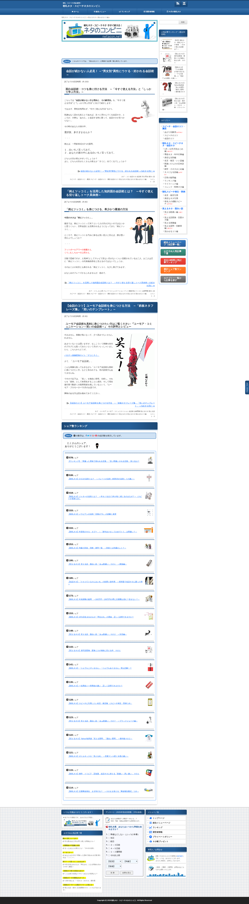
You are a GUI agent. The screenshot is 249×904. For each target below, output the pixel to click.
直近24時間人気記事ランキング (173, 261)
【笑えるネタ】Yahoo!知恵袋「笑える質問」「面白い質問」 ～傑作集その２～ (100, 739)
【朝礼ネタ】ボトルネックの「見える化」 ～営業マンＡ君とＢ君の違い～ (98, 756)
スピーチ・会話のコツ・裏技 (80, 179)
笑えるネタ (92, 17)
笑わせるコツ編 (103, 17)
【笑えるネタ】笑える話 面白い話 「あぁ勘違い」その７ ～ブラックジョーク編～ (103, 721)
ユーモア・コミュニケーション (117, 411)
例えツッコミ (137, 291)
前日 (112, 841)
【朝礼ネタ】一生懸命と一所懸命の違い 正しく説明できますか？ (95, 686)
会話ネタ (133, 176)
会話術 (139, 176)
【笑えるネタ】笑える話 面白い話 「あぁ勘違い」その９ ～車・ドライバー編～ (173, 104)
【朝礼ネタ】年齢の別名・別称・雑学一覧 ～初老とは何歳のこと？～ (97, 548)
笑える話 (152, 411)
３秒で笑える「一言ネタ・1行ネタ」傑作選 (80, 881)
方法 (143, 176)
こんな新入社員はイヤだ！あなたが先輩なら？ (81, 874)
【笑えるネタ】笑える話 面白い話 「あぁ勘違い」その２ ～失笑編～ (97, 634)
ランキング (125, 12)
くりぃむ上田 (98, 291)
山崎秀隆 (145, 291)
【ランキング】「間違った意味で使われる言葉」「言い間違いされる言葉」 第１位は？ (103, 461)
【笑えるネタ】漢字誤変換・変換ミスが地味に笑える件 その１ (94, 650)
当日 (112, 838)
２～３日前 (115, 845)
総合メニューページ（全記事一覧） (172, 243)
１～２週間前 (116, 852)
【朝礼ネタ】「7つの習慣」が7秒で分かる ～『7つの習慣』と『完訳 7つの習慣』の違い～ (173, 72)
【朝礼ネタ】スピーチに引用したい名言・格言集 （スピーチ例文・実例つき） (100, 703)
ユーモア (103, 411)
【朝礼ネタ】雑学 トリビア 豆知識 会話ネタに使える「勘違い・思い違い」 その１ (103, 774)
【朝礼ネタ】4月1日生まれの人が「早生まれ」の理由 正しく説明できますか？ (101, 617)
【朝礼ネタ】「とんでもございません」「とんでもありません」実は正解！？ (100, 668)
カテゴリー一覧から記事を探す (172, 279)
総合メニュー (100, 12)
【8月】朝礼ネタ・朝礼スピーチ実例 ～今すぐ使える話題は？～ (179, 44)
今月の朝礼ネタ (174, 12)
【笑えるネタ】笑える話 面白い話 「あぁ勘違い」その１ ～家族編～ (97, 564)
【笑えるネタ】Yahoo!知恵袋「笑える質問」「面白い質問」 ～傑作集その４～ (173, 88)
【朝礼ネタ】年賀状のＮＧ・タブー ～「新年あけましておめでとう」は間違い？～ (102, 532)
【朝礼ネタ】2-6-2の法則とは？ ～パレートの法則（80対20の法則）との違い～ (101, 479)
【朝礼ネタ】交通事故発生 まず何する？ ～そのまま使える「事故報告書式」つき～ (103, 791)
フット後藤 (128, 291)
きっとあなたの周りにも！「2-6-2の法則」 (80, 848)
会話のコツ (115, 179)
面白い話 (152, 176)
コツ (128, 176)
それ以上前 (115, 855)
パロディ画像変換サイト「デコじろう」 (81, 355)
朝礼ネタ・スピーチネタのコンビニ (81, 6)
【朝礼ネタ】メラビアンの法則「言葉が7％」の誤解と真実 (92, 514)
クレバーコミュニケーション (113, 291)
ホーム (76, 12)
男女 (146, 176)
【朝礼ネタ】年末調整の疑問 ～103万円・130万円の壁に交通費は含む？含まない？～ (104, 599)
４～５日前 (115, 848)
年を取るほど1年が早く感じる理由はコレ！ (80, 841)
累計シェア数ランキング (172, 270)
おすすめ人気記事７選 (172, 252)
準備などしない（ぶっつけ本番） (125, 834)
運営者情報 (150, 12)
